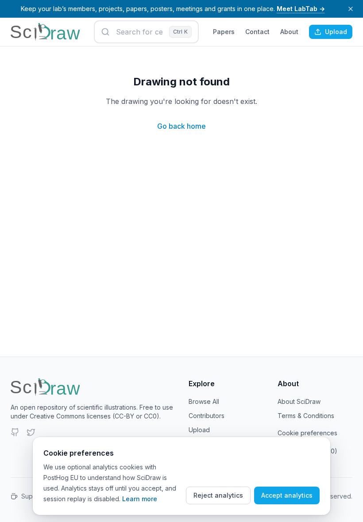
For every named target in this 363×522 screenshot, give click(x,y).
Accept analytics (287, 495)
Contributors (206, 415)
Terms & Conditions (306, 415)
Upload (336, 31)
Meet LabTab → (301, 8)
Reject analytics (218, 495)
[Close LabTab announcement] (350, 9)
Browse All (204, 401)
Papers (224, 31)
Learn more (139, 499)
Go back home (181, 126)
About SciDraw (299, 401)
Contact (257, 31)
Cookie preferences (307, 433)
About (289, 31)
